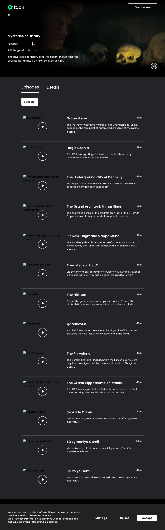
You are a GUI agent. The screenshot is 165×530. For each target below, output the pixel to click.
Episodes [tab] (30, 87)
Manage (101, 518)
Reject (124, 518)
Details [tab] (53, 87)
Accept (147, 518)
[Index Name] (42, 126)
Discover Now (143, 7)
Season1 (29, 102)
